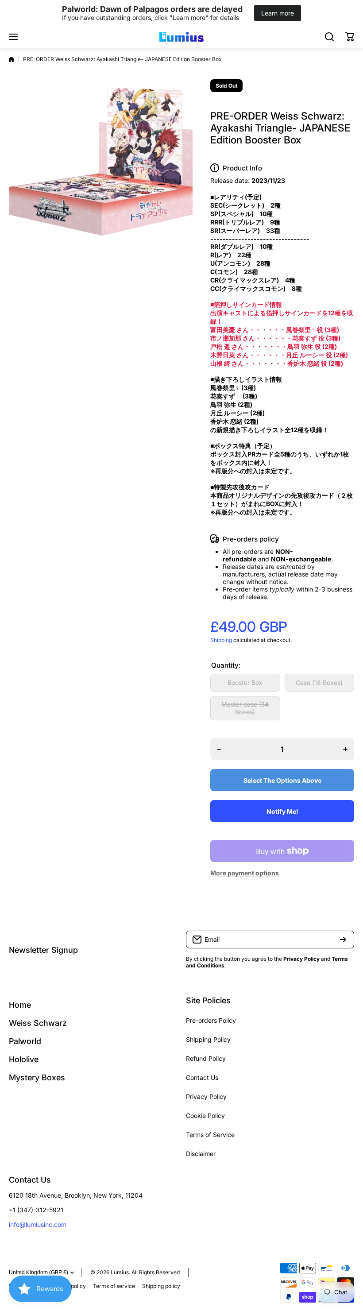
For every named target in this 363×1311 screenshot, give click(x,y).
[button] (349, 36)
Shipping (221, 640)
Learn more (277, 13)
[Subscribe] (343, 939)
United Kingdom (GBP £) (38, 1272)
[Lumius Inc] (181, 36)
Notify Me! (282, 811)
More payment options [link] (244, 873)
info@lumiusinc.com (37, 1224)
